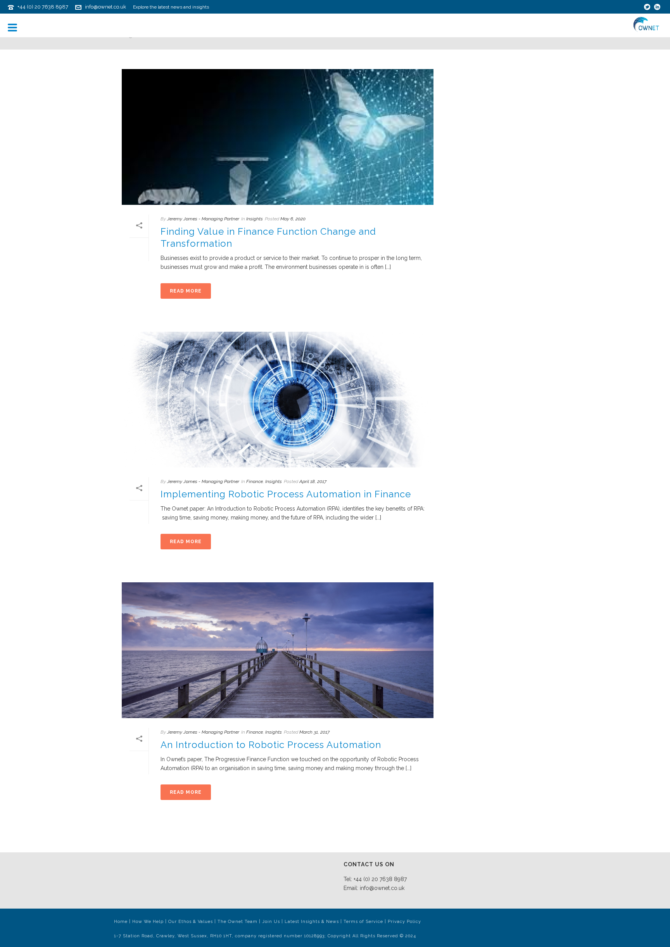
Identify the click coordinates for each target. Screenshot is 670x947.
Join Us (271, 921)
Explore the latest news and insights (171, 7)
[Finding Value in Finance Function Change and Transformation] (277, 137)
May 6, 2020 (293, 219)
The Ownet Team (237, 921)
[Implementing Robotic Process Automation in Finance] (277, 399)
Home (121, 921)
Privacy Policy (404, 921)
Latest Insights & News (312, 921)
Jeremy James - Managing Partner (203, 219)
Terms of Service (363, 921)
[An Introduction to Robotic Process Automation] (277, 650)
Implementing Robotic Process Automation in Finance (286, 494)
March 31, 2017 (314, 732)
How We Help (148, 921)
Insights (254, 219)
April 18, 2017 (312, 481)
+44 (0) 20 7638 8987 (42, 7)
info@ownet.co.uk (105, 7)
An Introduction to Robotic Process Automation (271, 744)
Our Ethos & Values (190, 921)
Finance (254, 481)
